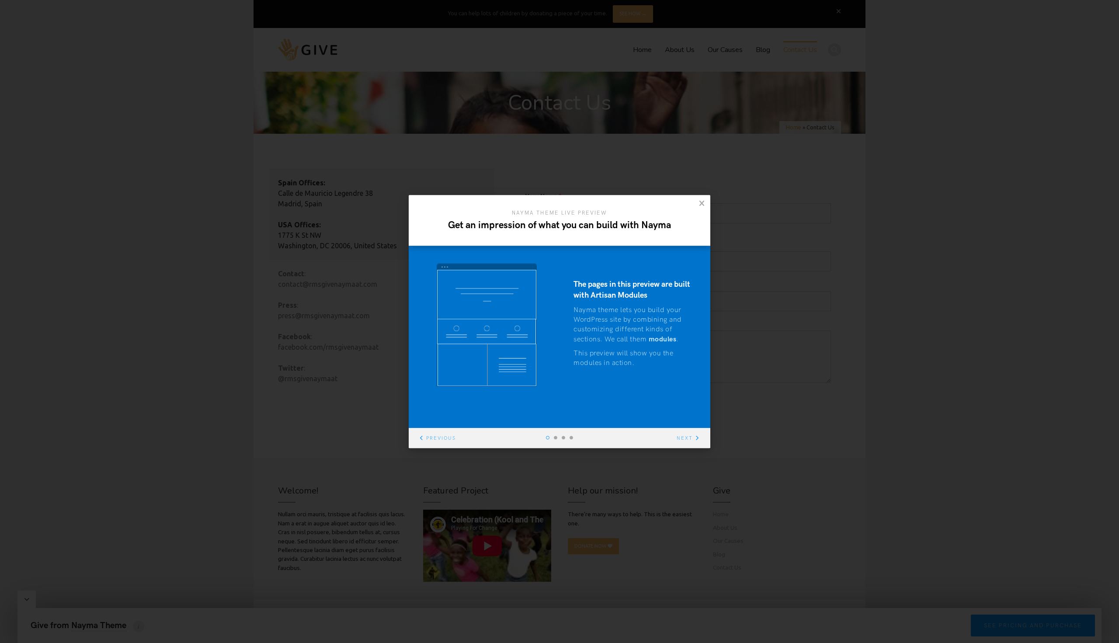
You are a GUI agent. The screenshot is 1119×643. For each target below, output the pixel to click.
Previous (441, 438)
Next (685, 438)
